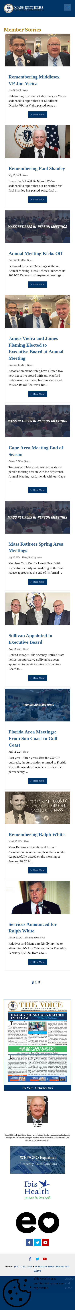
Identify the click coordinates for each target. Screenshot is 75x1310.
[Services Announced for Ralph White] (37, 897)
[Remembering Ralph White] (37, 808)
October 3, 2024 (16, 461)
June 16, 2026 (15, 90)
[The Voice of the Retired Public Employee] (24, 8)
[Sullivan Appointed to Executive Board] (37, 609)
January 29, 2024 (16, 937)
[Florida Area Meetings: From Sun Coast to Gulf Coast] (37, 705)
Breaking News (35, 557)
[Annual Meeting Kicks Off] (37, 226)
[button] (29, 1242)
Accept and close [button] (69, 1283)
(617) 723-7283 (23, 1266)
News (25, 90)
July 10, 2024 (14, 557)
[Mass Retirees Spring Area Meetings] (37, 517)
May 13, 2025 (15, 175)
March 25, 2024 (15, 841)
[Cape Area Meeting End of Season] (37, 421)
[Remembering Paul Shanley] (37, 141)
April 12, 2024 (15, 649)
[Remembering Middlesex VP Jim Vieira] (37, 50)
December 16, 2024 (17, 260)
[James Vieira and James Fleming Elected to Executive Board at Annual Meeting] (37, 311)
